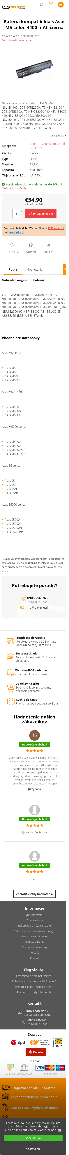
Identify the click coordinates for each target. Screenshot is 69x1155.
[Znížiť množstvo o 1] (22, 216)
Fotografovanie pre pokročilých (33, 976)
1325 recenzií (56, 228)
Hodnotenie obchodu (34, 936)
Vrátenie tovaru (34, 915)
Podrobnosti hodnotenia (17, 40)
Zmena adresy (34, 920)
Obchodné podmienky (34, 947)
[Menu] (60, 4)
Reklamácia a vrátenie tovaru (34, 925)
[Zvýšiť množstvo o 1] (22, 211)
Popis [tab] (12, 269)
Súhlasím (35, 1138)
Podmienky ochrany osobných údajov (34, 931)
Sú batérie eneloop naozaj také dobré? (34, 981)
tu (59, 1130)
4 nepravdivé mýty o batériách (34, 992)
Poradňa (34, 952)
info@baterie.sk (37, 607)
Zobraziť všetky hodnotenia (34, 894)
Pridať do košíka (43, 213)
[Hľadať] (41, 4)
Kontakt (34, 958)
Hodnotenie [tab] (35, 269)
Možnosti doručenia (14, 188)
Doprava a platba (34, 941)
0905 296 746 (37, 598)
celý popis (57, 135)
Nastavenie (33, 1149)
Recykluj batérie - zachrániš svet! (33, 986)
